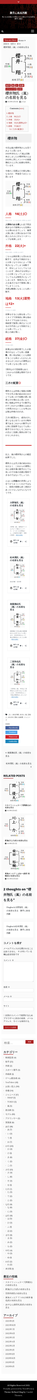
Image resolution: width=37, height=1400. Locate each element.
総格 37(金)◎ (14, 126)
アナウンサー (11, 1118)
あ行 (7, 1126)
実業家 (8, 1122)
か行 (7, 1146)
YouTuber (10, 1082)
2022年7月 (10, 1329)
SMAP (10, 1097)
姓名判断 (16, 715)
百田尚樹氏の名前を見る (16, 1293)
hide (21, 108)
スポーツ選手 (11, 1070)
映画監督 (9, 1057)
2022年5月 (10, 1337)
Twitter (12, 732)
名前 (6, 987)
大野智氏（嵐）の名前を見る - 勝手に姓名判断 (18, 910)
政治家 (8, 1110)
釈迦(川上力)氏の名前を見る (16, 840)
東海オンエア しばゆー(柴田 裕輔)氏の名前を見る (17, 874)
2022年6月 (10, 1333)
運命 (16, 717)
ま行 (7, 1235)
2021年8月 (10, 1366)
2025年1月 (9, 1321)
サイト (6, 1006)
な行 (7, 1204)
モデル (8, 1114)
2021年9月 (10, 1362)
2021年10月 (10, 1358)
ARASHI (11, 717)
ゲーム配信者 (11, 1078)
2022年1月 (10, 1350)
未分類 (8, 1268)
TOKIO (10, 1102)
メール (7, 996)
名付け (22, 715)
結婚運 (20, 717)
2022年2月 (10, 1345)
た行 (7, 1189)
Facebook (13, 727)
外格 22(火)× (13, 119)
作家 (7, 1066)
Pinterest (12, 736)
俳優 (22, 85)
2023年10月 (10, 1325)
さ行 (20, 89)
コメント (8, 960)
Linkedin (12, 741)
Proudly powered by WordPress (18, 1388)
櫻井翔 (10, 113)
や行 (7, 1250)
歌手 (8, 85)
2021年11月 (10, 1354)
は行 (7, 1215)
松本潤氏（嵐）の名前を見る (19, 763)
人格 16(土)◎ (14, 116)
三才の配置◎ (16, 129)
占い (10, 715)
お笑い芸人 (10, 1086)
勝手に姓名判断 (18, 12)
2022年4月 (10, 1341)
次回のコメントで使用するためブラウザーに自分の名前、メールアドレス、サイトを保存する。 (18, 1018)
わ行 (7, 1261)
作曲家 (8, 1074)
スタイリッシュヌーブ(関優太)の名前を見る (18, 806)
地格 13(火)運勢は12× (17, 123)
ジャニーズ (11, 89)
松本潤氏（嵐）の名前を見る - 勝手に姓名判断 (18, 929)
